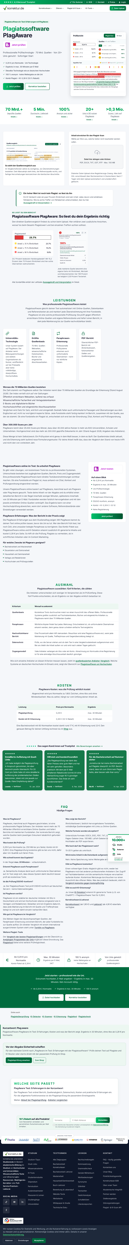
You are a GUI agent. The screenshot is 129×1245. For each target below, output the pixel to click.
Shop (66, 729)
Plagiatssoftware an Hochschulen (96, 664)
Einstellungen (23, 1240)
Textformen (60, 1153)
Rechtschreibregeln (86, 1160)
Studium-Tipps (34, 1160)
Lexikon (82, 1153)
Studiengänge (34, 1200)
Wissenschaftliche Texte (13, 1174)
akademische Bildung (12, 1165)
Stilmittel (81, 1186)
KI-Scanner (47, 1016)
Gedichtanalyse (84, 1195)
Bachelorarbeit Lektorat (62, 1172)
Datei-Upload (119, 8)
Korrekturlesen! (73, 904)
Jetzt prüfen (14, 86)
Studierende (8, 1162)
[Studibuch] (61, 1140)
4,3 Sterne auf (24, 2)
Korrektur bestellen (37, 86)
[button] (98, 64)
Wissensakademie (35, 1168)
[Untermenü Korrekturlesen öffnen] (53, 8)
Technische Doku (60, 1207)
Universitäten (33, 1204)
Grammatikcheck (85, 1168)
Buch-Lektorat (59, 1185)
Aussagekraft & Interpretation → (37, 203)
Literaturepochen (85, 1204)
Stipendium (32, 1182)
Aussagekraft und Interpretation (57, 282)
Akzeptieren (39, 1240)
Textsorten (82, 1191)
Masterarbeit (58, 1176)
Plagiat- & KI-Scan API (112, 1207)
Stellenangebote (110, 1198)
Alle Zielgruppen (59, 1160)
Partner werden (109, 1194)
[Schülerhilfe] (24, 1140)
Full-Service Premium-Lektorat (11, 1186)
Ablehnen (9, 1240)
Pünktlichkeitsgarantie (112, 1176)
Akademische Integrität (112, 1190)
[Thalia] (9, 1139)
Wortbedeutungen (85, 1177)
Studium (6, 1168)
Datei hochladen (52, 997)
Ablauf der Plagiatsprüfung (33, 1100)
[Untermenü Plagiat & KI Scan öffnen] (82, 8)
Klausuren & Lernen (36, 1195)
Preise (111, 2)
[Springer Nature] (106, 1139)
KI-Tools (89, 8)
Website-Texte (59, 1194)
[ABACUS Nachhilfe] (36, 1139)
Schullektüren (83, 1200)
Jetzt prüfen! (107, 516)
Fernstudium (33, 1186)
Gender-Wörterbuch (86, 1173)
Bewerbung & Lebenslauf (63, 1190)
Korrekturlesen (45, 8)
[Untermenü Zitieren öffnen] (64, 8)
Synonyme (82, 1182)
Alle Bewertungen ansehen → (89, 746)
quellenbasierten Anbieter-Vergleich (92, 661)
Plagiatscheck (84, 1016)
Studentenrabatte (35, 1177)
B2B (90, 2)
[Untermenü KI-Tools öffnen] (94, 8)
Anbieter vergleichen (57, 1100)
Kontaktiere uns (109, 1167)
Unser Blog (107, 1172)
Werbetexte (58, 1198)
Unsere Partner (64, 1135)
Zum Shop (39, 1060)
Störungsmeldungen (111, 1203)
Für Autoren (77, 2)
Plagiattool (8, 942)
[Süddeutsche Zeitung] (120, 1139)
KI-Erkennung (60, 1016)
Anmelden (102, 1120)
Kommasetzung (84, 1164)
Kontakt (101, 2)
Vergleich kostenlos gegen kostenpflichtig (85, 883)
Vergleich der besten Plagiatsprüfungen (25, 937)
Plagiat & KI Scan (73, 8)
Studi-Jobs (32, 1164)
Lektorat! (98, 904)
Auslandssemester (35, 1191)
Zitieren (59, 8)
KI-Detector (35, 1016)
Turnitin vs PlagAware (44, 927)
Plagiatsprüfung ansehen (19, 1060)
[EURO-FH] (77, 1140)
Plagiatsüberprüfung (20, 1016)
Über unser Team (110, 1185)
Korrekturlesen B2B (111, 1181)
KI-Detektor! (80, 892)
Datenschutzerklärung (100, 1125)
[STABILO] (92, 1140)
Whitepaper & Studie (61, 1203)
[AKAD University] (47, 1139)
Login (123, 2)
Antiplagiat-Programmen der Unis (18, 940)
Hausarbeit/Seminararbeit (63, 1181)
